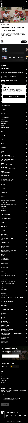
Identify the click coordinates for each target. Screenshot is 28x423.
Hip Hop (13, 30)
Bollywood (4, 30)
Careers (2, 376)
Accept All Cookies (14, 96)
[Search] (24, 1)
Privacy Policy (15, 399)
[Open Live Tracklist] (23, 8)
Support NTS (3, 380)
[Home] (1, 1)
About (2, 373)
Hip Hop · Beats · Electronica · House (8, 52)
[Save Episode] (26, 24)
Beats (9, 30)
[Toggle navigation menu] (26, 1)
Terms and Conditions (17, 421)
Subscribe (5, 404)
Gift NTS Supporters (5, 382)
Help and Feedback (5, 378)
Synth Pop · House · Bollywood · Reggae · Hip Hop (10, 60)
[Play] (14, 15)
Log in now (10, 356)
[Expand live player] (26, 8)
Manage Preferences (14, 100)
